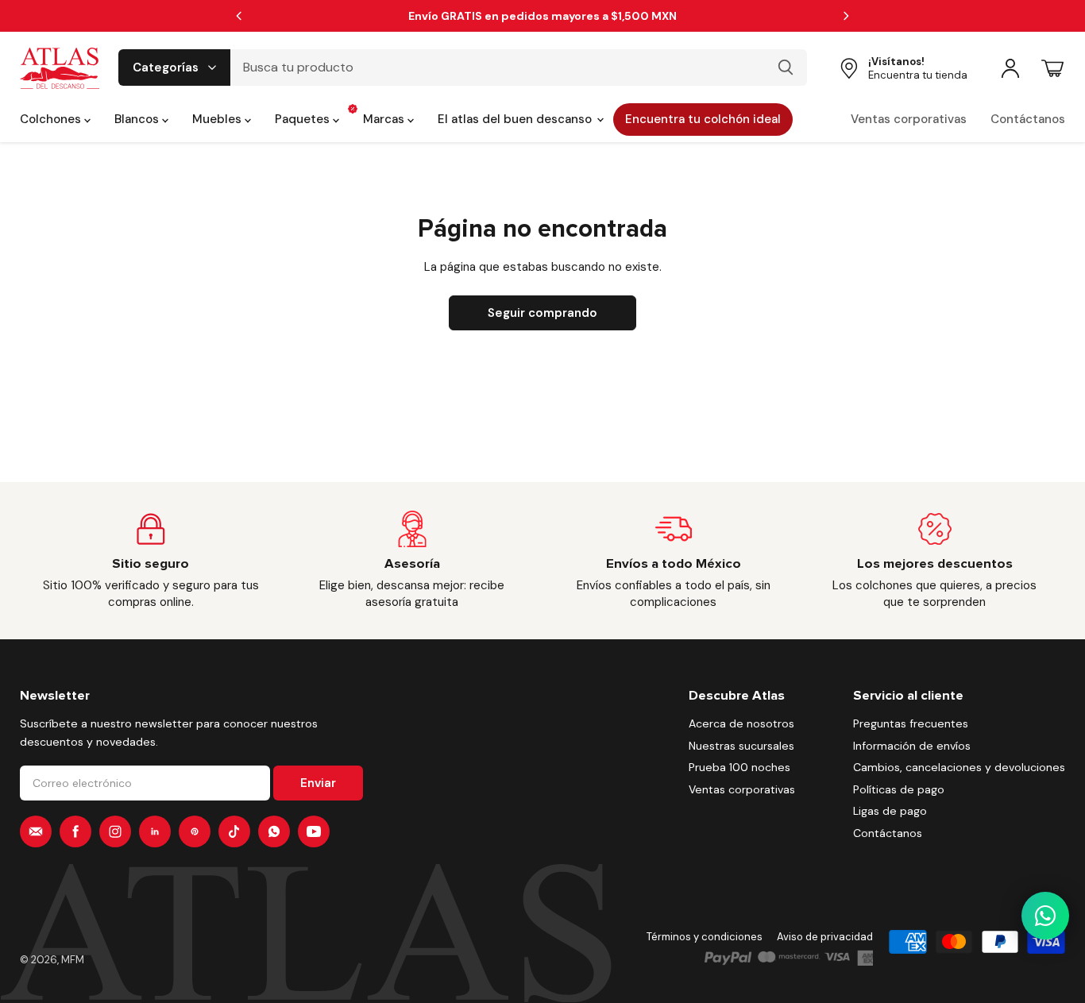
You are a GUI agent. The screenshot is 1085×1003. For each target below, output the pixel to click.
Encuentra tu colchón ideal (703, 119)
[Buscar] (785, 67)
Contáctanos (1027, 119)
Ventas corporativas (909, 119)
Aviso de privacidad (825, 936)
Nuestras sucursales (741, 746)
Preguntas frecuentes (910, 723)
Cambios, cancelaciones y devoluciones (959, 767)
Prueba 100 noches (739, 767)
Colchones (52, 119)
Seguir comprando (542, 313)
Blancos (138, 119)
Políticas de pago (898, 789)
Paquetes (304, 119)
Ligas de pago (890, 811)
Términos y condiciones (705, 936)
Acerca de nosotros (741, 723)
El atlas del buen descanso (516, 119)
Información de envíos (912, 746)
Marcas (385, 119)
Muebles (218, 119)
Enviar (318, 783)
